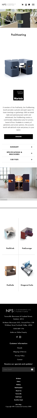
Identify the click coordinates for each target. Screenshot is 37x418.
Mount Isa (18, 391)
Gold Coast (18, 397)
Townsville (18, 394)
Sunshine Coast (18, 400)
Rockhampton (18, 387)
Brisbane (18, 378)
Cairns (18, 381)
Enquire (19, 136)
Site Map (18, 404)
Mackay (18, 384)
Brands (19, 348)
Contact (20, 359)
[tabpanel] (18, 61)
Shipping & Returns (19, 352)
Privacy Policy (19, 356)
